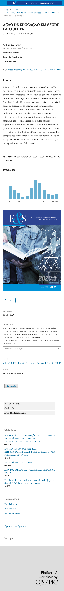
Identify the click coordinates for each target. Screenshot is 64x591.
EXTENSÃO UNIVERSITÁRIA (18, 462)
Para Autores (10, 509)
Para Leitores (10, 504)
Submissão (11, 386)
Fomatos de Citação (14, 348)
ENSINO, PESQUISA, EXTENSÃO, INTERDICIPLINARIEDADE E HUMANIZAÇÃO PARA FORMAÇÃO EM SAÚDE (29, 452)
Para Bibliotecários (13, 513)
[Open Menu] (3, 3)
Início (5, 10)
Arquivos (16, 10)
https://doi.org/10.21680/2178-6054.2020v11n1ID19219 (34, 69)
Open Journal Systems (15, 526)
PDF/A (10, 300)
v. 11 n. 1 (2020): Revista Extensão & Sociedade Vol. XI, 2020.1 (29, 12)
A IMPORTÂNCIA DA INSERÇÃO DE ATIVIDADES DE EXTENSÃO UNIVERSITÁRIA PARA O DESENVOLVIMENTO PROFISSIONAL (30, 438)
